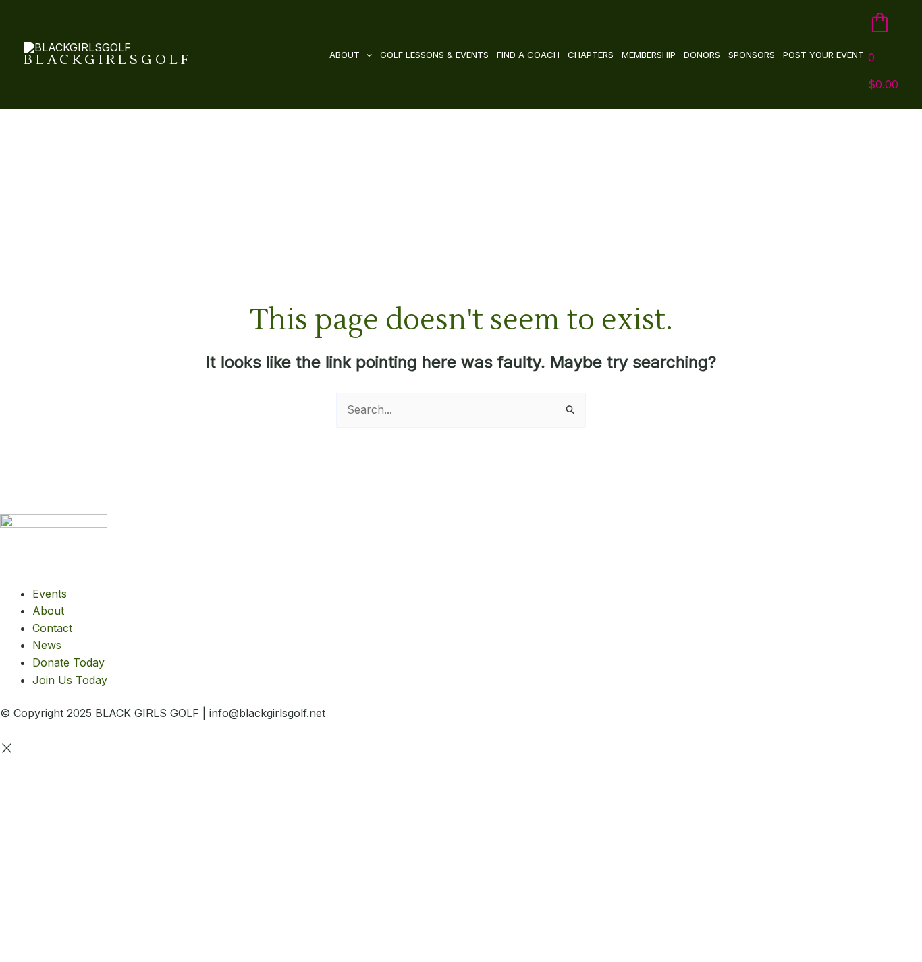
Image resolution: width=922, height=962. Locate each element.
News (46, 645)
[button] (366, 54)
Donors (702, 54)
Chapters (591, 54)
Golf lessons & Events (434, 54)
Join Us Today (69, 680)
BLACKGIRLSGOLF (108, 60)
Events (49, 593)
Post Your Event (823, 54)
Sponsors (751, 54)
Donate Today (68, 662)
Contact (52, 628)
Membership (649, 54)
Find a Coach (528, 54)
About (344, 54)
